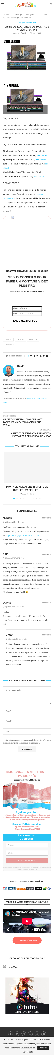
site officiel (42, 155)
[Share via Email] (47, 356)
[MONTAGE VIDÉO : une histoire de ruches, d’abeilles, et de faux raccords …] (27, 467)
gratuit (8, 339)
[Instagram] (23, 1033)
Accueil (6, 14)
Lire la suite (28, 1052)
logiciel (20, 339)
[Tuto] (27, 979)
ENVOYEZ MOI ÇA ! (27, 861)
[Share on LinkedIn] (40, 356)
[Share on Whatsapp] (44, 356)
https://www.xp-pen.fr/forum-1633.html (22, 535)
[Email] (43, 1033)
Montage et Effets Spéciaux (26, 14)
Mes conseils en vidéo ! (29, 940)
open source (10, 344)
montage (33, 339)
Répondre (46, 518)
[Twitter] (17, 1033)
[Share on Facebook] (34, 356)
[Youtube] (37, 1033)
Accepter (43, 1048)
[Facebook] (10, 1033)
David (23, 33)
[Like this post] (31, 356)
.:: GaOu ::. (13, 967)
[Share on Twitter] (37, 356)
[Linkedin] (30, 1033)
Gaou (9, 635)
